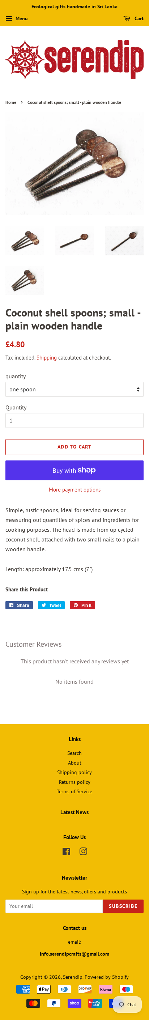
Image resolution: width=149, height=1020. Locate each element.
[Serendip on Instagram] (83, 853)
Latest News (74, 812)
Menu (21, 18)
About (74, 763)
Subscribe (123, 906)
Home (10, 102)
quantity (15, 376)
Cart (138, 18)
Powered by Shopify (107, 977)
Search (74, 753)
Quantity (15, 407)
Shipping (47, 357)
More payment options (75, 489)
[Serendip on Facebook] (66, 853)
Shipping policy (74, 772)
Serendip (72, 977)
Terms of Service (74, 791)
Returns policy (74, 782)
